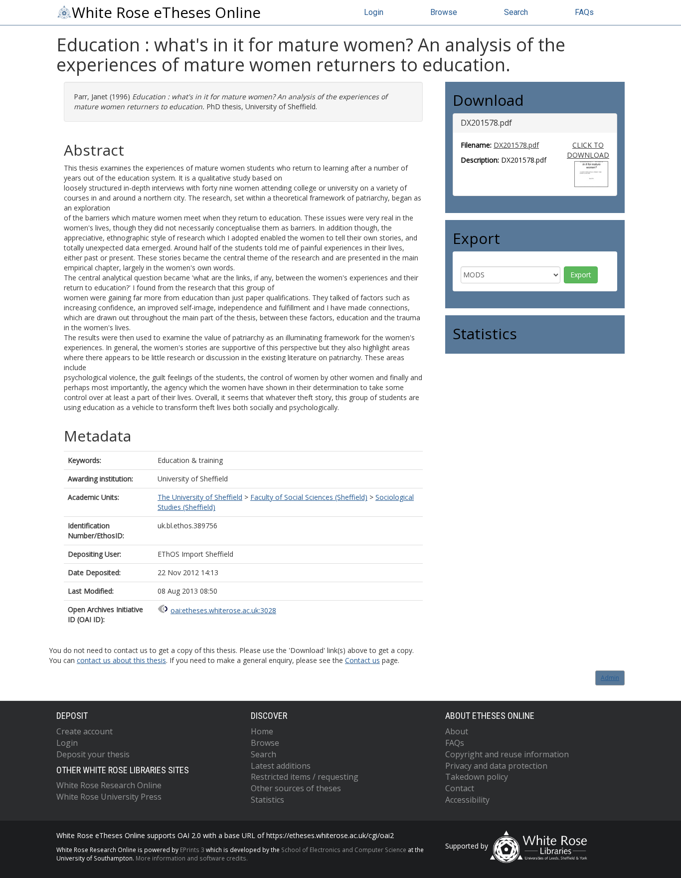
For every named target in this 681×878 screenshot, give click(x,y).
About (456, 731)
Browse (443, 12)
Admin (610, 677)
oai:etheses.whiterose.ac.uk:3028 (223, 610)
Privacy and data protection (496, 765)
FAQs (584, 12)
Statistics (267, 799)
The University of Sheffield (200, 497)
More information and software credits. (192, 858)
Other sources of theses (296, 788)
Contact (459, 788)
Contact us (362, 660)
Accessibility (467, 799)
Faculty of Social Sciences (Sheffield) (308, 497)
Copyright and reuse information (507, 754)
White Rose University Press (109, 796)
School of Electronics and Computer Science (343, 850)
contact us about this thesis (121, 660)
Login (373, 12)
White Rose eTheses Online (166, 12)
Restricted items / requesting (304, 776)
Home (262, 731)
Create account (84, 731)
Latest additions (281, 765)
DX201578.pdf (516, 145)
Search (516, 12)
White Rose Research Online (109, 785)
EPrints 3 (192, 850)
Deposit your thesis (93, 754)
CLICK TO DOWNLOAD (588, 150)
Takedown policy (476, 776)
